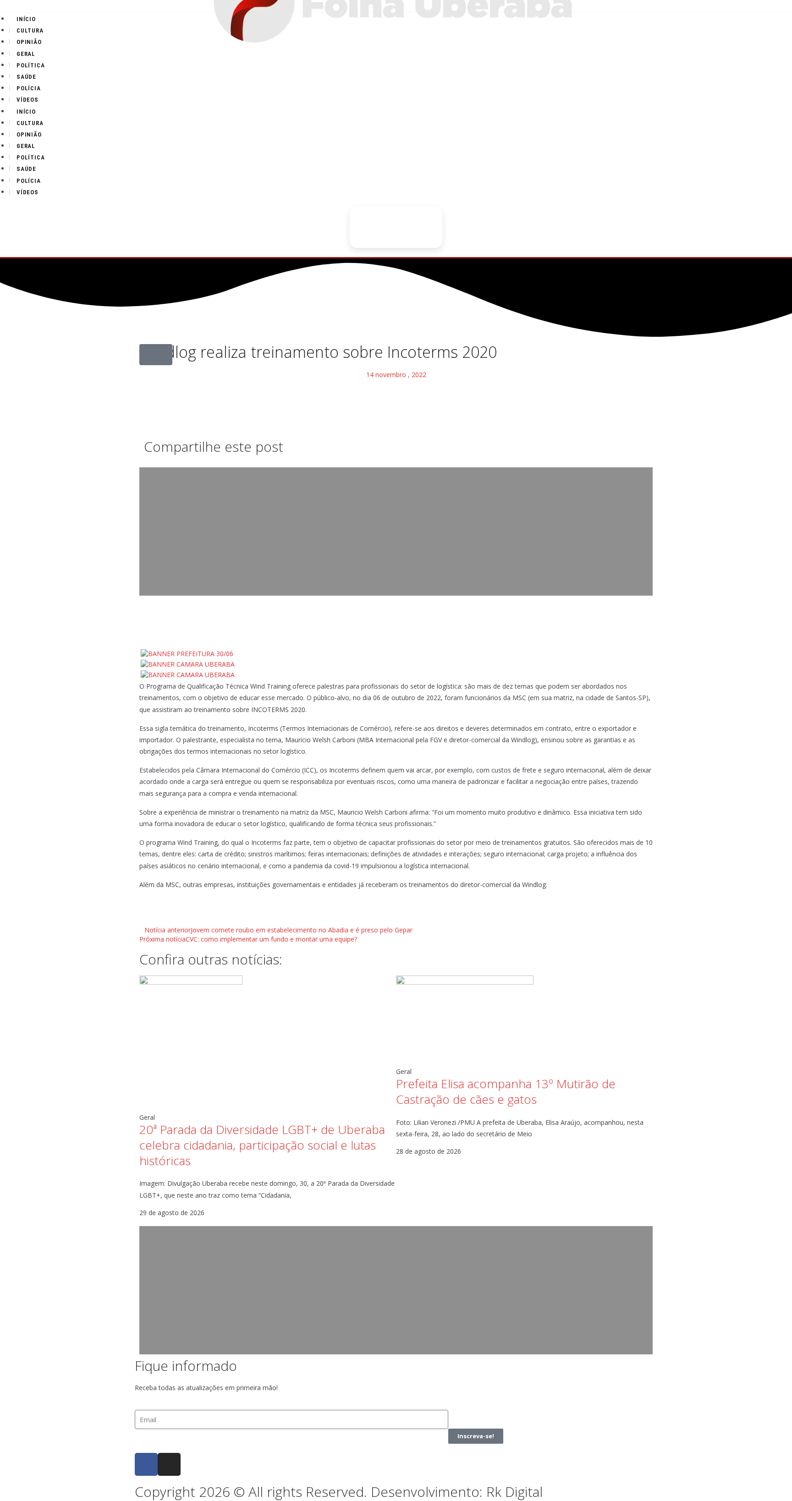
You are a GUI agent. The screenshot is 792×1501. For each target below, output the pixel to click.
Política (30, 65)
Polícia (28, 88)
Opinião (29, 41)
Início (26, 19)
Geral (25, 53)
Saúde (26, 76)
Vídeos (27, 99)
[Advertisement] (396, 531)
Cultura (30, 30)
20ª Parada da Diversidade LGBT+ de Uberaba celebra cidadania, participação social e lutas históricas (262, 1145)
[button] (155, 354)
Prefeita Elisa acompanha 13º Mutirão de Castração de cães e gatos (506, 1091)
